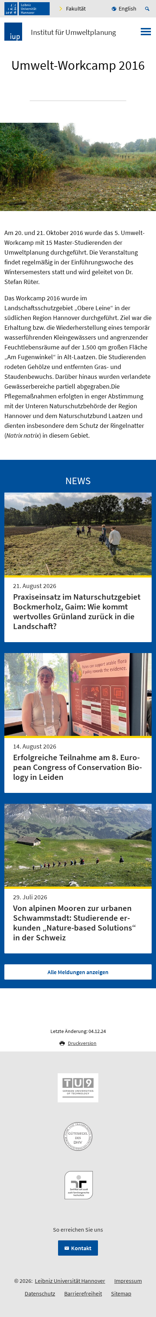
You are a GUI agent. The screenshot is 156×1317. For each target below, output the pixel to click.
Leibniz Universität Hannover (70, 1280)
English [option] (127, 8)
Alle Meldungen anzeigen (78, 972)
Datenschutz (40, 1293)
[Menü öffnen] (146, 34)
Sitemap (121, 1293)
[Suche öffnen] (148, 9)
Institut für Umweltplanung (73, 32)
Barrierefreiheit (83, 1293)
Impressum (128, 1280)
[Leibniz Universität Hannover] (27, 8)
